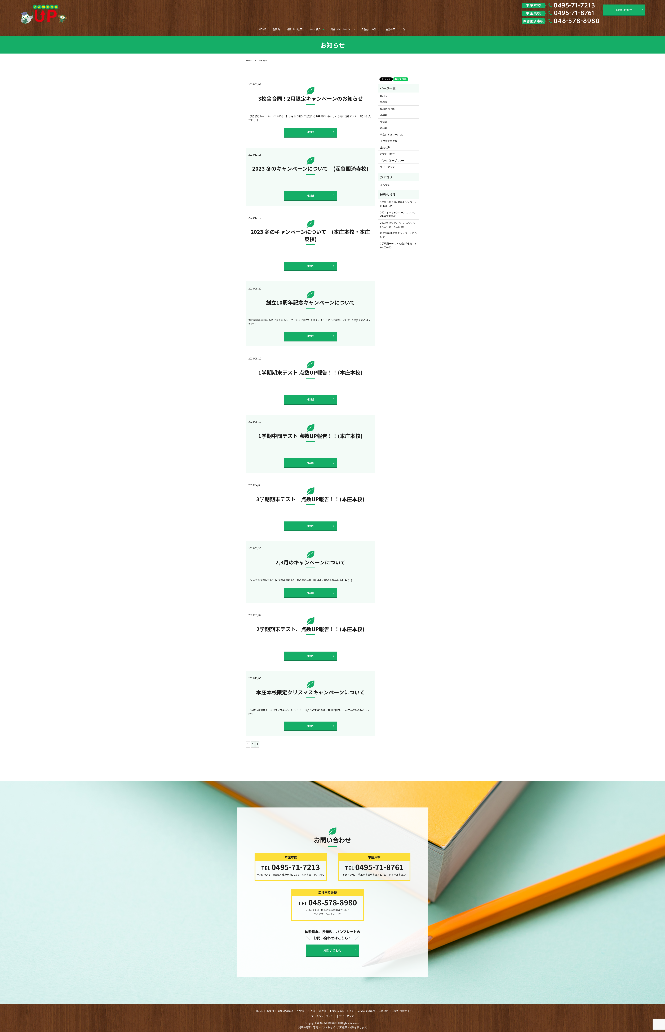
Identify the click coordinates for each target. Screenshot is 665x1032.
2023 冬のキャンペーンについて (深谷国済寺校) (310, 168)
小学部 (383, 115)
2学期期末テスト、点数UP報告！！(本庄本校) (310, 629)
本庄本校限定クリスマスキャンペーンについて (310, 692)
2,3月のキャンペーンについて (310, 562)
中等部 (383, 121)
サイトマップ (387, 167)
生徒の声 (390, 29)
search (406, 30)
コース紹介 (315, 29)
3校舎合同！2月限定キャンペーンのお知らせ (310, 98)
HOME (262, 29)
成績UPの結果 (294, 29)
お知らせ (385, 184)
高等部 (383, 128)
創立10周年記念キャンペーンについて (310, 302)
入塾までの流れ (370, 29)
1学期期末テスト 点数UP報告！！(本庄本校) (310, 372)
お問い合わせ (623, 10)
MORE (310, 132)
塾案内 (276, 29)
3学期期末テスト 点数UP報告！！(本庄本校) (310, 499)
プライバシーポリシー (392, 160)
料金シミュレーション (343, 29)
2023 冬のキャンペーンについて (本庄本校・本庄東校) (310, 235)
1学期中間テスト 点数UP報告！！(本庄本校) (310, 436)
